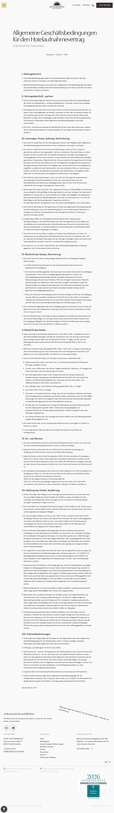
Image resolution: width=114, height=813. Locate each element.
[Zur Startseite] (57, 5)
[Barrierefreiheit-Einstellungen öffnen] (4, 809)
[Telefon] (93, 5)
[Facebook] (13, 728)
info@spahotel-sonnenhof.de (14, 751)
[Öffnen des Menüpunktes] (4, 5)
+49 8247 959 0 (10, 748)
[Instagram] (6, 728)
